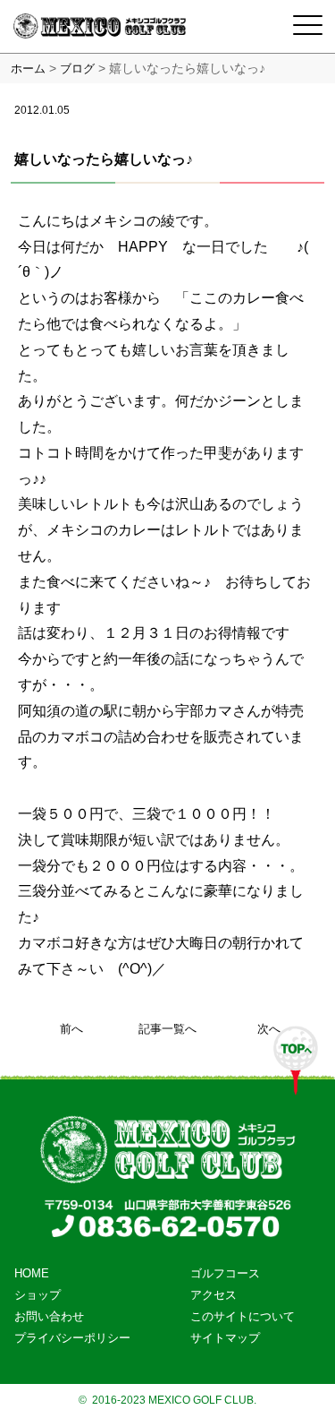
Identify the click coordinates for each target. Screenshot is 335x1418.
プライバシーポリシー (72, 1338)
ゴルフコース (225, 1273)
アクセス (213, 1295)
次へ (269, 1029)
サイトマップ (225, 1338)
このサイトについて (242, 1316)
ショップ (37, 1295)
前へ (71, 1029)
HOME (31, 1273)
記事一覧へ (167, 1029)
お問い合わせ (49, 1316)
